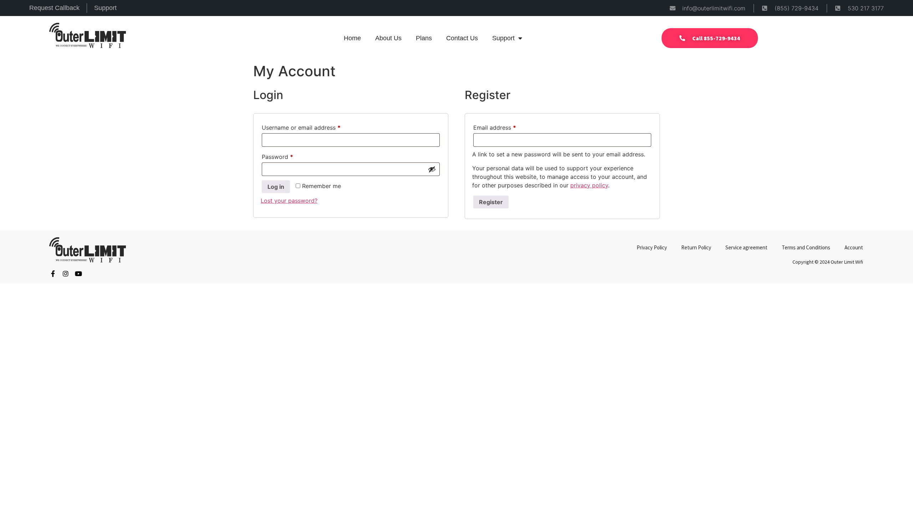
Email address (506, 126)
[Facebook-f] (52, 273)
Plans (424, 38)
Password (289, 155)
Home (352, 38)
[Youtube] (78, 273)
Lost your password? (289, 200)
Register (491, 202)
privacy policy (589, 185)
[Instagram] (65, 273)
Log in (275, 186)
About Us (388, 38)
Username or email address (313, 126)
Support (503, 38)
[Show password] (432, 169)
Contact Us (462, 38)
